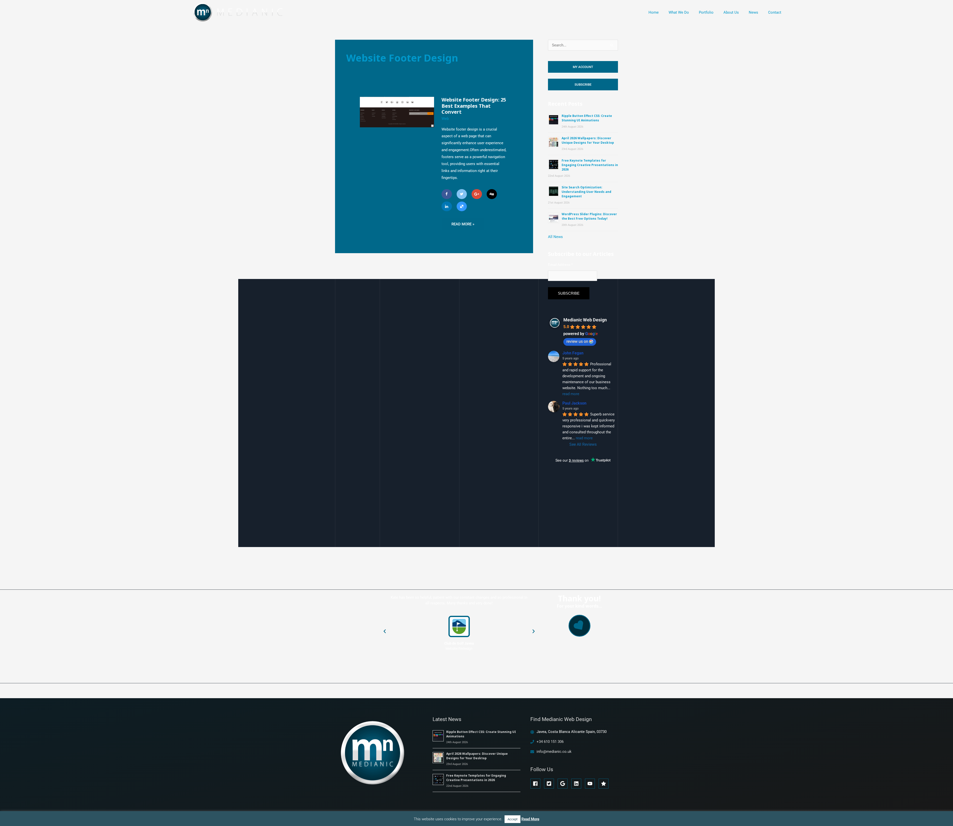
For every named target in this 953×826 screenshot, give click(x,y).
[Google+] (477, 194)
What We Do (679, 12)
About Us (731, 12)
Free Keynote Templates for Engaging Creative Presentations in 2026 (590, 165)
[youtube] (591, 784)
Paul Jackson (574, 403)
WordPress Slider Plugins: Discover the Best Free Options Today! (589, 216)
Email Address (560, 265)
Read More (530, 819)
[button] (384, 631)
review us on (577, 341)
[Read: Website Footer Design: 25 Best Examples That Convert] (397, 112)
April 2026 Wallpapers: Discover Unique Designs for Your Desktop (588, 140)
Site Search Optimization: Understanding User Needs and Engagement (586, 191)
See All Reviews (583, 444)
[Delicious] (462, 206)
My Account (583, 67)
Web (445, 118)
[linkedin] (577, 784)
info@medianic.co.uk (554, 751)
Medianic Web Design (585, 319)
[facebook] (536, 784)
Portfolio (706, 12)
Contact (774, 12)
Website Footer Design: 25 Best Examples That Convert (474, 105)
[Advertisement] (585, 527)
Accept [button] (512, 819)
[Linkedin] (447, 206)
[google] (564, 784)
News (753, 12)
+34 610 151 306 (550, 741)
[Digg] (492, 194)
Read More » (462, 222)
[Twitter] (462, 194)
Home (653, 12)
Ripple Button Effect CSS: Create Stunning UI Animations (587, 118)
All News (555, 237)
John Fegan (572, 353)
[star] (604, 784)
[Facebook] (447, 194)
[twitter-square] (550, 784)
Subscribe (583, 84)
